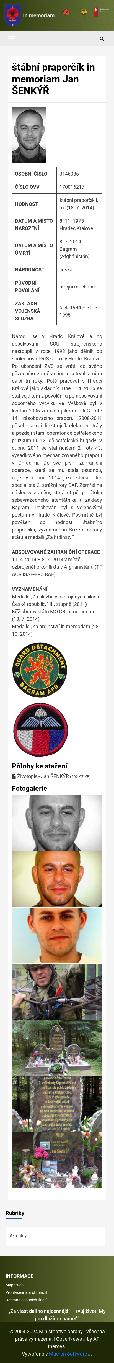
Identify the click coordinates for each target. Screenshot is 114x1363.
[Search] (101, 39)
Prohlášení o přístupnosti (27, 1292)
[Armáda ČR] (66, 12)
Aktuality (18, 1235)
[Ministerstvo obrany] (101, 12)
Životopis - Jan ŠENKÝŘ (43, 776)
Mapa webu (16, 1285)
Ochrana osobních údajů (27, 1300)
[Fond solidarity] (83, 12)
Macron (68, 1354)
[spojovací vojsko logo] (29, 15)
